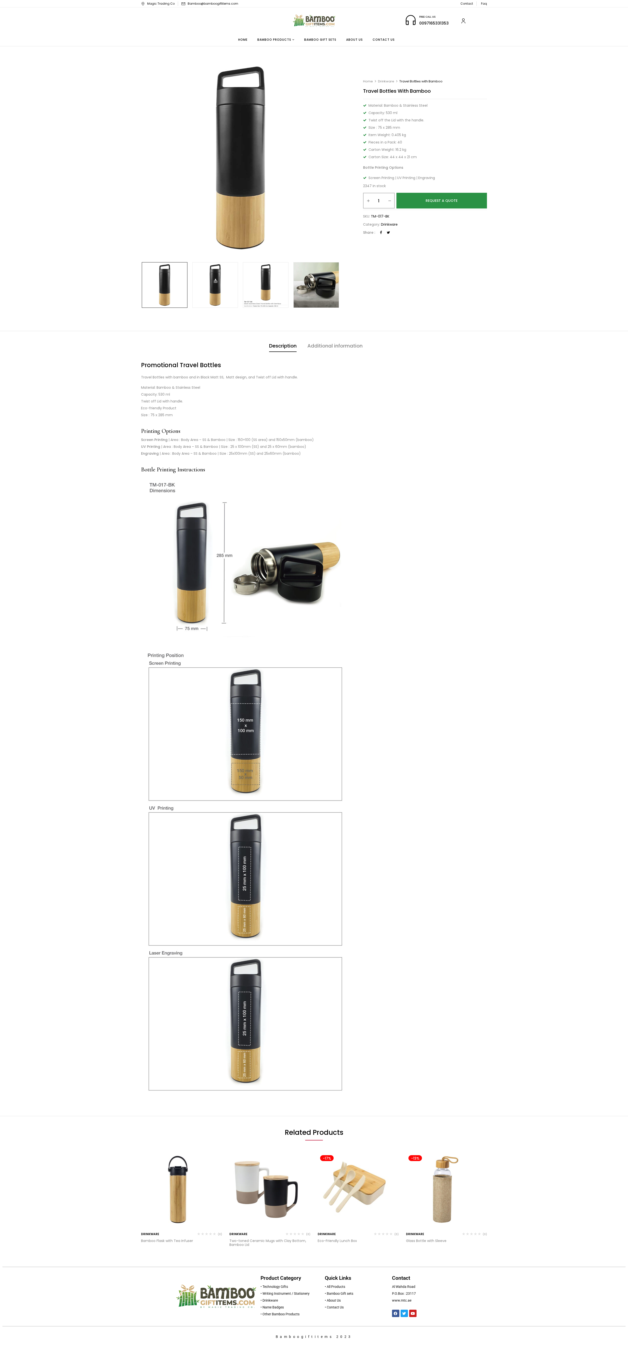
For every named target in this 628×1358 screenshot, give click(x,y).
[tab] (283, 346)
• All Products (335, 1287)
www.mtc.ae (401, 1300)
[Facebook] (381, 232)
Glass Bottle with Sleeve (426, 1240)
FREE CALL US (427, 17)
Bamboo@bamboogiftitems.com (213, 3)
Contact (466, 3)
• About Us (333, 1300)
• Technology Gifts (274, 1287)
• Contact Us (334, 1307)
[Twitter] (388, 232)
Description (283, 345)
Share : (369, 232)
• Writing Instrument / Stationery (285, 1293)
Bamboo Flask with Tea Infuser (167, 1240)
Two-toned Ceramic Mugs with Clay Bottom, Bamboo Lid (267, 1242)
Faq (484, 3)
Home (368, 81)
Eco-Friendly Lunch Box (337, 1240)
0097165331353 (434, 23)
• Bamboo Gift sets (339, 1293)
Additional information (335, 345)
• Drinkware (269, 1300)
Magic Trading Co (161, 3)
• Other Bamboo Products (280, 1314)
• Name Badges (272, 1307)
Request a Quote (442, 200)
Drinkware (386, 81)
